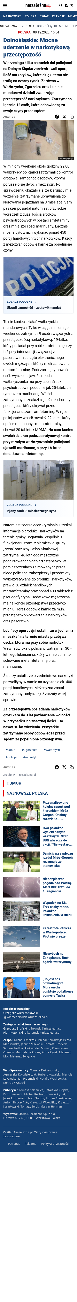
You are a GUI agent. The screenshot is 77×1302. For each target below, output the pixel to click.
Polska (29, 26)
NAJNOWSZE (12, 16)
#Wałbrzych (52, 750)
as (13, 116)
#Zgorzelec (29, 750)
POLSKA (30, 16)
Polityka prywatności (55, 1144)
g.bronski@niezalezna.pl (45, 1028)
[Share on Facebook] (57, 117)
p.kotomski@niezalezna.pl (42, 1032)
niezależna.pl (10, 26)
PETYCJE (58, 16)
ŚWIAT (44, 16)
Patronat (14, 1144)
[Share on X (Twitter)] (64, 117)
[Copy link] (72, 117)
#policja (11, 757)
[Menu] (5, 5)
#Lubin (10, 750)
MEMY (72, 16)
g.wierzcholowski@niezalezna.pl (26, 1017)
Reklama (30, 1144)
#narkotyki (30, 757)
